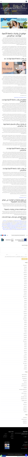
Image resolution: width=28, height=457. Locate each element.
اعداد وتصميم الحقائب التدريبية (18, 229)
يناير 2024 (25, 309)
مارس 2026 (25, 268)
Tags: (26, 235)
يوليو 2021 (25, 365)
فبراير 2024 (25, 307)
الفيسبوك (5, 220)
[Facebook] (5, 235)
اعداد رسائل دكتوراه (24, 376)
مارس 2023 (25, 328)
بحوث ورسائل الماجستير (24, 385)
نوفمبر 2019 (25, 368)
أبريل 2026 (25, 267)
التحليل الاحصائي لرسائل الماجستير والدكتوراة (12, 225)
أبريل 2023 (25, 326)
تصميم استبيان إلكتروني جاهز (13, 226)
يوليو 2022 (25, 343)
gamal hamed (18, 29)
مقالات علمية (4, 436)
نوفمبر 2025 (25, 274)
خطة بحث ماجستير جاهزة (24, 398)
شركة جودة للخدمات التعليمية (22, 9)
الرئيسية (12, 433)
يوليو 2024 (25, 298)
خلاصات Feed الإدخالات (24, 419)
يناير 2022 (25, 354)
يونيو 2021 (25, 367)
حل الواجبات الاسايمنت (15, 9)
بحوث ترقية (25, 382)
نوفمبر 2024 (25, 291)
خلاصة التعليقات (25, 421)
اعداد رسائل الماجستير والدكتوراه (14, 228)
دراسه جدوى (25, 406)
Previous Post (22, 238)
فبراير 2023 (25, 330)
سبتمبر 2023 (25, 317)
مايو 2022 (25, 346)
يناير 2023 (25, 331)
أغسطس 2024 (25, 296)
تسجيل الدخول (25, 417)
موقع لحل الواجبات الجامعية (12, 227)
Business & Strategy (24, 374)
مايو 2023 (25, 324)
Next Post (12, 238)
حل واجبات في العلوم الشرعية (22, 197)
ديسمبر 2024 (25, 289)
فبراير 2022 (25, 352)
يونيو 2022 (25, 344)
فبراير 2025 (25, 287)
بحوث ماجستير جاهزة (24, 383)
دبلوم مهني (25, 402)
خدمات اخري (25, 395)
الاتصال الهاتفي (21, 221)
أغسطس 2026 (25, 265)
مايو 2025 (25, 281)
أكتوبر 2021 (25, 359)
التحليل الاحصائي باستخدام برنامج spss (21, 226)
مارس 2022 (25, 350)
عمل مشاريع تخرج (19, 222)
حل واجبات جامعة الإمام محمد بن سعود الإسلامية (20, 97)
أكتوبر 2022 (25, 337)
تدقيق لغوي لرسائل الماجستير (19, 224)
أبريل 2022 (25, 348)
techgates (6, 454)
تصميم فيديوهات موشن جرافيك (23, 389)
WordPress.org (25, 422)
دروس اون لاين (25, 407)
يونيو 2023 (25, 322)
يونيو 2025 (25, 280)
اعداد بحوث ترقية (4, 226)
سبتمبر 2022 (25, 339)
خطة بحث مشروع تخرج (9, 222)
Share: (7, 235)
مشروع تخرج (7, 226)
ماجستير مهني (25, 409)
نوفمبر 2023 (25, 313)
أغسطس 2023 (25, 318)
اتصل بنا (12, 438)
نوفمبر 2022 (25, 335)
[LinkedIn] (1, 235)
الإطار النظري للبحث (24, 378)
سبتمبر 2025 (25, 278)
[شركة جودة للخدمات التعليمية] (26, 1)
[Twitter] (4, 235)
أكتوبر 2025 (25, 276)
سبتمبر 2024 (25, 294)
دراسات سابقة (25, 404)
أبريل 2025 (25, 283)
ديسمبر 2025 (25, 272)
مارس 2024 (25, 305)
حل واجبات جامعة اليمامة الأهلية (9, 240)
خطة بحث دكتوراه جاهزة (24, 396)
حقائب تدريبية (25, 391)
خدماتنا (12, 435)
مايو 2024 (25, 302)
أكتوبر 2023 (25, 315)
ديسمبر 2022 (25, 333)
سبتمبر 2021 (25, 361)
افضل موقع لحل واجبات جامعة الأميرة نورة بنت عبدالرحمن (18, 235)
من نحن (5, 433)
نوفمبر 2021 (25, 357)
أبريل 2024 (25, 304)
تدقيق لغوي (25, 387)
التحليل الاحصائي (25, 380)
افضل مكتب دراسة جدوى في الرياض (7, 229)
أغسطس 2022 (25, 341)
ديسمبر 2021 (25, 355)
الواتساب (25, 221)
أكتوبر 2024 (25, 293)
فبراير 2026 (25, 270)
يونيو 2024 (25, 300)
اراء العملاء (11, 436)
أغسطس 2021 (25, 363)
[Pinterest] (2, 235)
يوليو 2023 (25, 320)
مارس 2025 (25, 285)
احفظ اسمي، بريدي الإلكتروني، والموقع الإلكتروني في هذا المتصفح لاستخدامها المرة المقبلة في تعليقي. (16, 256)
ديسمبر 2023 (25, 311)
